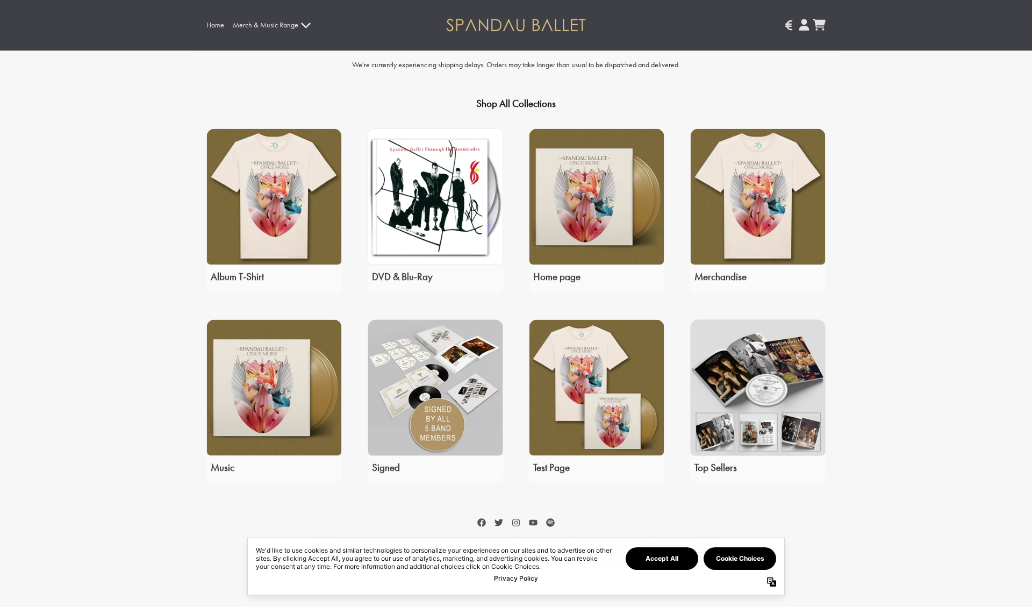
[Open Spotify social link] (550, 522)
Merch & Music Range (265, 25)
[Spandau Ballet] (516, 25)
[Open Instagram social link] (516, 522)
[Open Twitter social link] (498, 522)
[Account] (804, 24)
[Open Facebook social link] (481, 522)
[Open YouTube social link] (533, 522)
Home (215, 25)
